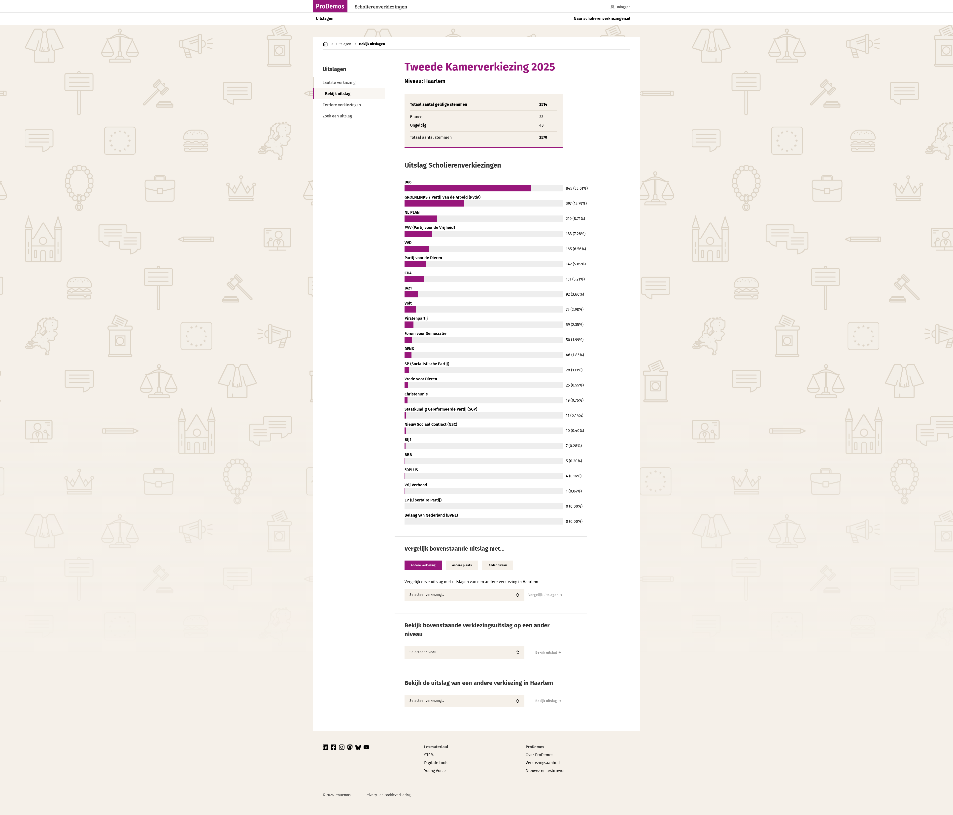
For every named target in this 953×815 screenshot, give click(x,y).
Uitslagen (324, 18)
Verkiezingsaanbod (543, 762)
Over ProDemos (539, 754)
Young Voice (435, 770)
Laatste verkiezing (339, 82)
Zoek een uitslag (337, 116)
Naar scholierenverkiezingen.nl (602, 18)
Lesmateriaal (436, 746)
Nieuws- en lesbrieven (546, 770)
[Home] (331, 6)
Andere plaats (462, 565)
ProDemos (535, 746)
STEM (429, 754)
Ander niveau (498, 565)
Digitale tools (436, 762)
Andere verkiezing (423, 565)
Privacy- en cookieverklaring (388, 795)
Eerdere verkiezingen (342, 105)
